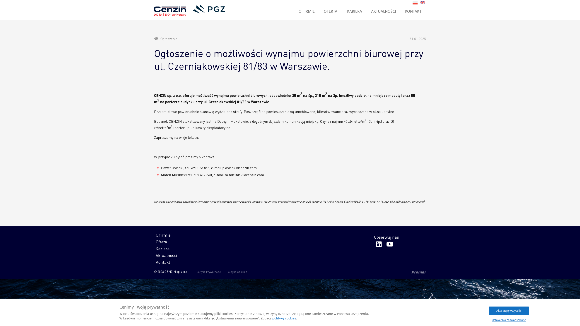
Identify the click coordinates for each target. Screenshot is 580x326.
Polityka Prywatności (208, 271)
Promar (418, 272)
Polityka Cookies (237, 271)
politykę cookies (284, 318)
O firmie (307, 11)
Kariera (354, 11)
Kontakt (413, 11)
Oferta (330, 11)
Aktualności (383, 11)
